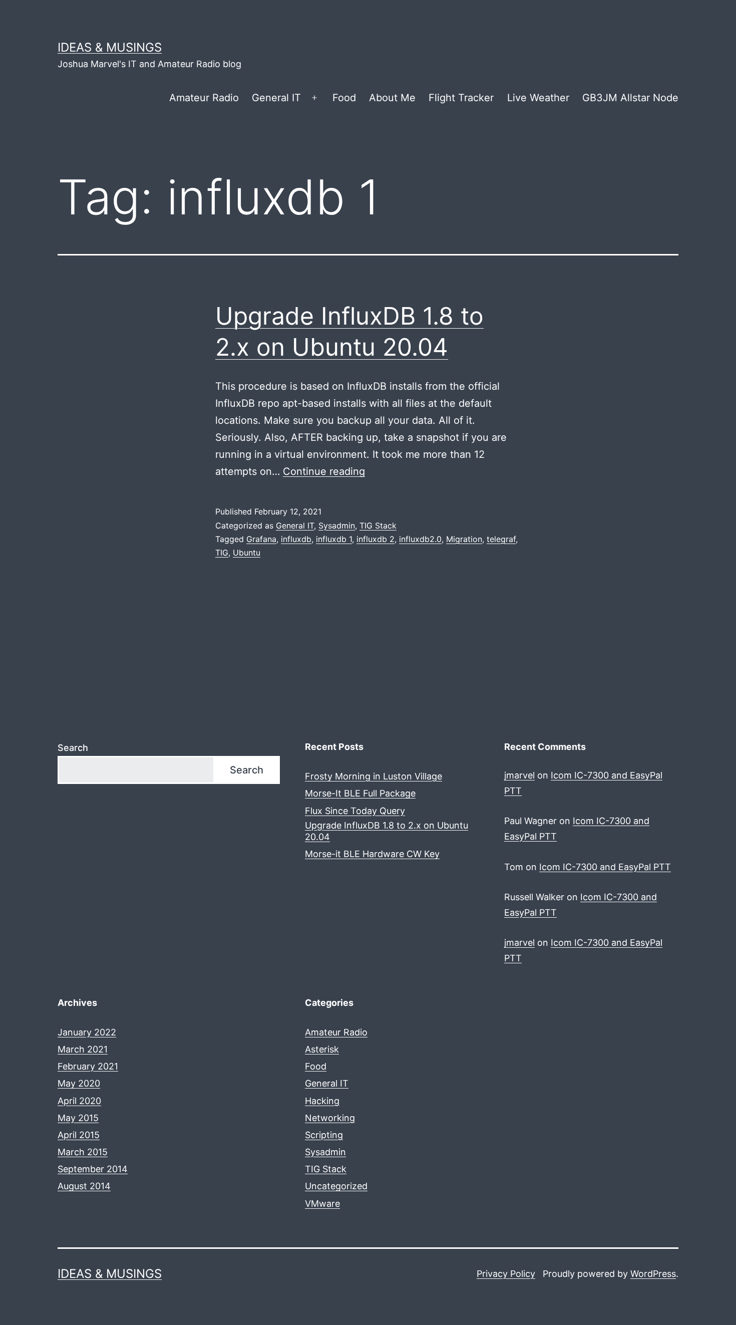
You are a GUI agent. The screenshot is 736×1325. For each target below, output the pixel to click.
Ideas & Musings (110, 47)
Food (344, 98)
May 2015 (78, 1118)
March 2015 (83, 1152)
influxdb (296, 539)
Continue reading (324, 471)
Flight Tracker (461, 98)
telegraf (501, 539)
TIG (221, 553)
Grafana (261, 539)
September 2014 (93, 1169)
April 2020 (79, 1101)
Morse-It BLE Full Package (360, 793)
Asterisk (322, 1049)
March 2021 (83, 1049)
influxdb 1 (334, 539)
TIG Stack (378, 525)
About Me (392, 98)
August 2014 (84, 1186)
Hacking (322, 1101)
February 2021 (88, 1066)
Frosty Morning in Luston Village (373, 776)
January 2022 (87, 1032)
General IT (276, 98)
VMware (322, 1203)
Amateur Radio (204, 98)
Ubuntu (246, 553)
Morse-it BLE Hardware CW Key (372, 854)
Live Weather (538, 98)
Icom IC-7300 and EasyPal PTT (605, 867)
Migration (464, 539)
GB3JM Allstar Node (630, 98)
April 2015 (79, 1135)
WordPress (653, 1273)
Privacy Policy (506, 1273)
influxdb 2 (375, 539)
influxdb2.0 (420, 539)
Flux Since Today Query (355, 811)
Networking (330, 1118)
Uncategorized (336, 1186)
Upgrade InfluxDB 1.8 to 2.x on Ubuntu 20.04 (386, 831)
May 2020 (79, 1083)
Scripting (324, 1135)
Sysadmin (336, 525)
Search (73, 747)
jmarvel (519, 775)
